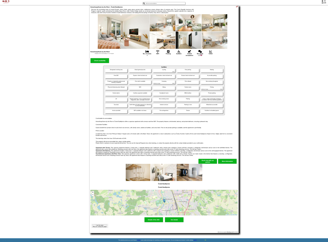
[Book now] (237, 7)
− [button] (92, 195)
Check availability (99, 60)
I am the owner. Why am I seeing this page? (100, 226)
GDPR (195, 240)
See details (174, 220)
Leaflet (227, 214)
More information (227, 161)
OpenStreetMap (234, 214)
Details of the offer (154, 220)
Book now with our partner (208, 161)
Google (139, 240)
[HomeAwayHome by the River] (124, 31)
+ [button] (92, 192)
